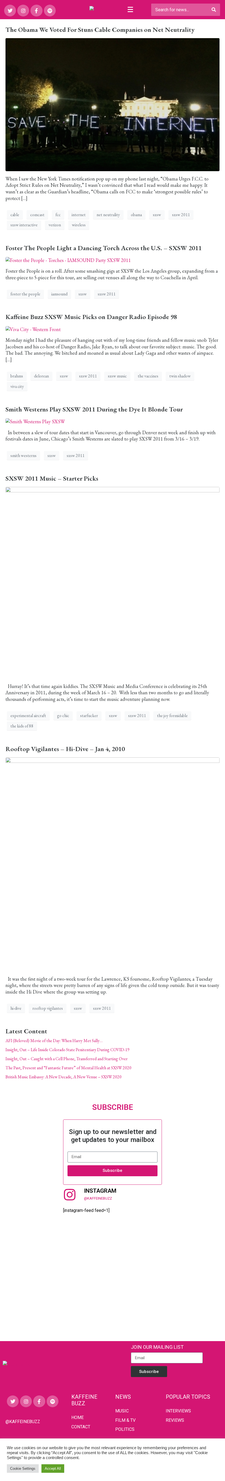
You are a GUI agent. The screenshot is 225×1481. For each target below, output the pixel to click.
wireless (79, 225)
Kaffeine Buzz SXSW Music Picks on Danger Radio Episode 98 (91, 316)
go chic (63, 715)
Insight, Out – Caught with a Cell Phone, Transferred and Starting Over (66, 1059)
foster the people (25, 294)
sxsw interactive (24, 225)
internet (79, 215)
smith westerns (23, 455)
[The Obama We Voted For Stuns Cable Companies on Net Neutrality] (112, 104)
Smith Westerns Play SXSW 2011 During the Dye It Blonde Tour (94, 409)
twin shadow (180, 376)
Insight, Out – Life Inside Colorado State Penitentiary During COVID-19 (67, 1050)
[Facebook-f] (36, 10)
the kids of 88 (21, 726)
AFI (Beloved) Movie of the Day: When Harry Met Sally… (54, 1040)
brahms (16, 376)
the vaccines (148, 376)
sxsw (157, 215)
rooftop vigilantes (47, 1008)
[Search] (213, 10)
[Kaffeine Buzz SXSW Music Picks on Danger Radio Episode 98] (33, 328)
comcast (37, 215)
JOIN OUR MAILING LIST (157, 1347)
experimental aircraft (28, 715)
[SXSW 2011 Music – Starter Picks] (112, 582)
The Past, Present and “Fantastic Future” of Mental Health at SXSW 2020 (68, 1068)
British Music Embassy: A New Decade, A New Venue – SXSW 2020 (63, 1077)
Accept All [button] (53, 1468)
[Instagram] (23, 10)
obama (136, 215)
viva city (17, 386)
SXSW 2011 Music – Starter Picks (51, 478)
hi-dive (15, 1008)
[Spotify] (50, 10)
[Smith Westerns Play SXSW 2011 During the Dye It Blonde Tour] (35, 421)
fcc (58, 215)
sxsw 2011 (181, 215)
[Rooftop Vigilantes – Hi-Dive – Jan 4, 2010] (112, 863)
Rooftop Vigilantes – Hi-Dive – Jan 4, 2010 (65, 748)
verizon (55, 225)
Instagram (100, 1190)
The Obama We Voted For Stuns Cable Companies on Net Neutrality (100, 29)
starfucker (89, 715)
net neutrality (108, 215)
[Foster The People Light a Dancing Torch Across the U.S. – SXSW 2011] (68, 259)
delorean (41, 376)
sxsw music (117, 376)
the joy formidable (172, 715)
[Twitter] (10, 10)
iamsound (59, 294)
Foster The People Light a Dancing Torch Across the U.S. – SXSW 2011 (103, 248)
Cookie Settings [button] (22, 1468)
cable (14, 215)
